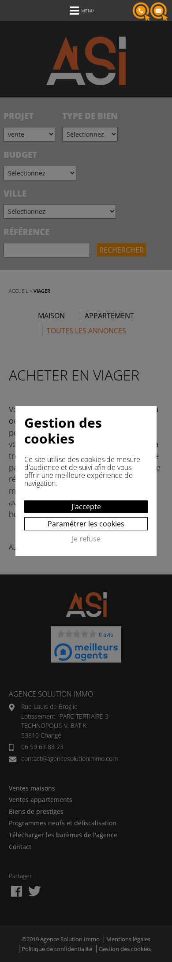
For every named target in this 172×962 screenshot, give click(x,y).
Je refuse (86, 539)
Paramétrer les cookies (86, 524)
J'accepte (86, 506)
